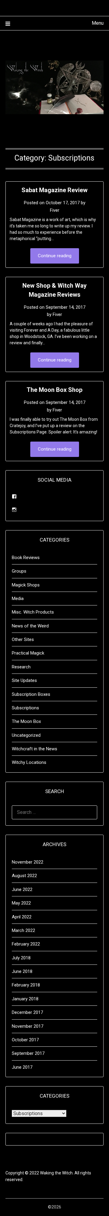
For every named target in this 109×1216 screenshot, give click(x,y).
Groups (19, 571)
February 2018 (26, 985)
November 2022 (27, 862)
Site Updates (24, 680)
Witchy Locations (29, 762)
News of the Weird (30, 626)
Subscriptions (25, 708)
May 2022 (21, 903)
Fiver (54, 210)
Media (18, 598)
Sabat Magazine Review (54, 190)
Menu (98, 23)
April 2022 (21, 917)
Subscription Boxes (31, 694)
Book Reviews (26, 557)
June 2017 (22, 1067)
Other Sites (23, 639)
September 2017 (28, 1053)
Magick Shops (26, 585)
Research (21, 667)
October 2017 (25, 1040)
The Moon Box (26, 721)
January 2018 (25, 999)
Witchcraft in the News (34, 749)
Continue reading (54, 255)
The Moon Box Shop (54, 389)
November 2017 (27, 1026)
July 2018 (21, 958)
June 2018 (22, 971)
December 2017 (27, 1012)
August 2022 (24, 875)
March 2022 (23, 930)
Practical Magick (28, 653)
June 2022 (22, 889)
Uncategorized (26, 735)
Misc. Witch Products (33, 612)
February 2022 (26, 944)
